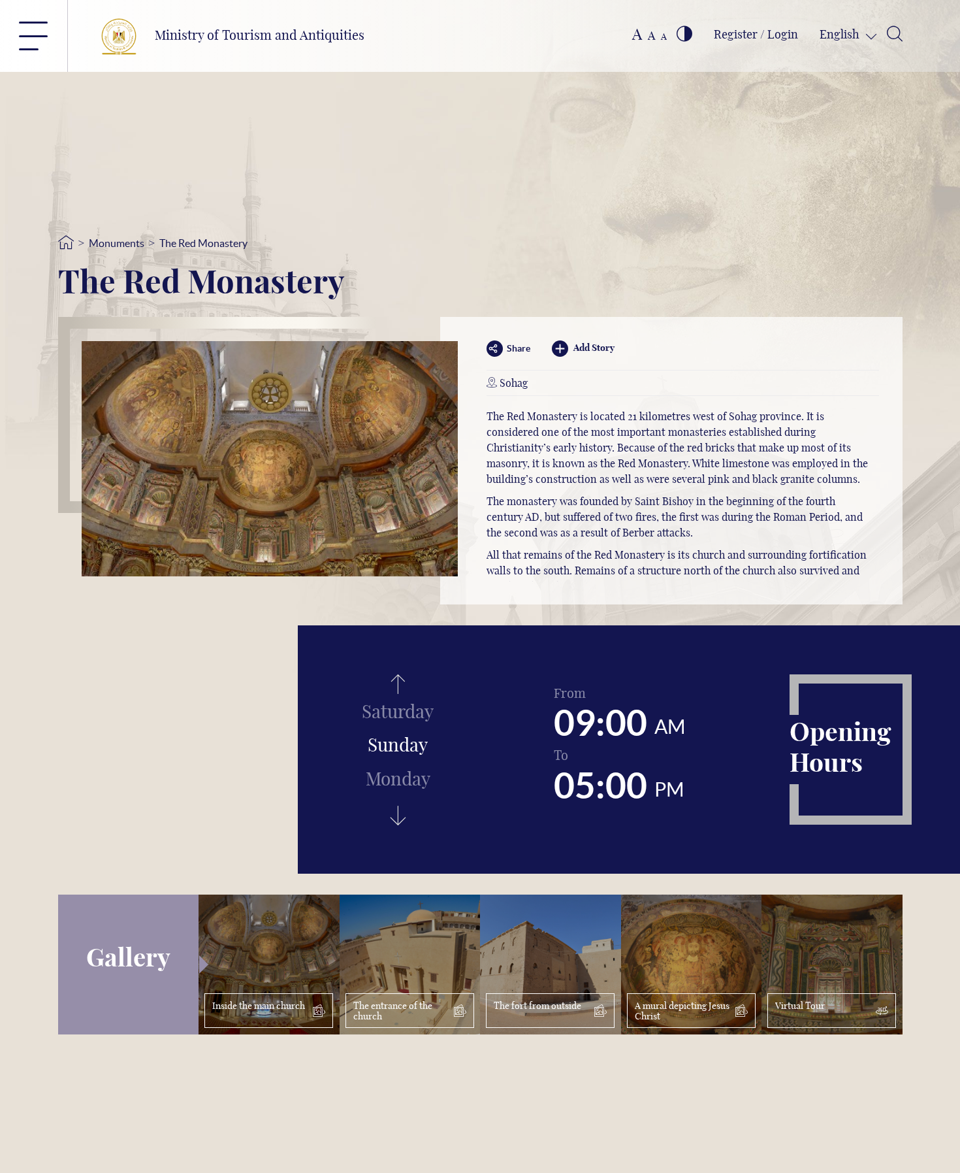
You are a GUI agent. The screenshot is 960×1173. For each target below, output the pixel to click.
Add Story (594, 348)
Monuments (116, 243)
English (841, 35)
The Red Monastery (203, 243)
